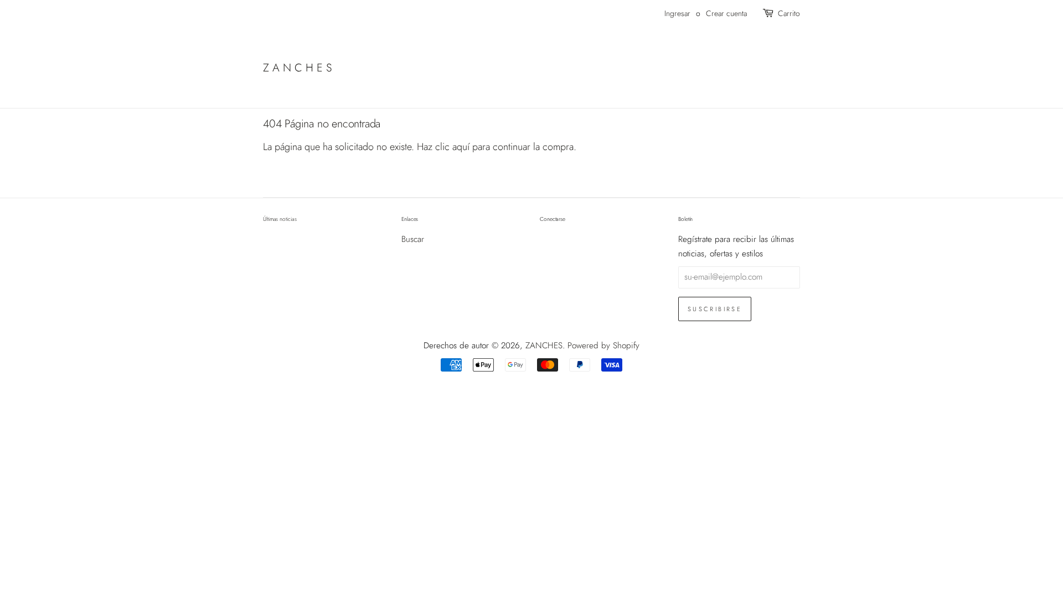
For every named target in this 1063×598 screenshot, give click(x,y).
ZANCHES (299, 67)
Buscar (412, 239)
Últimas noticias (279, 219)
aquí (460, 147)
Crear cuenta (726, 13)
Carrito (789, 13)
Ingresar (677, 13)
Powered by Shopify (603, 345)
